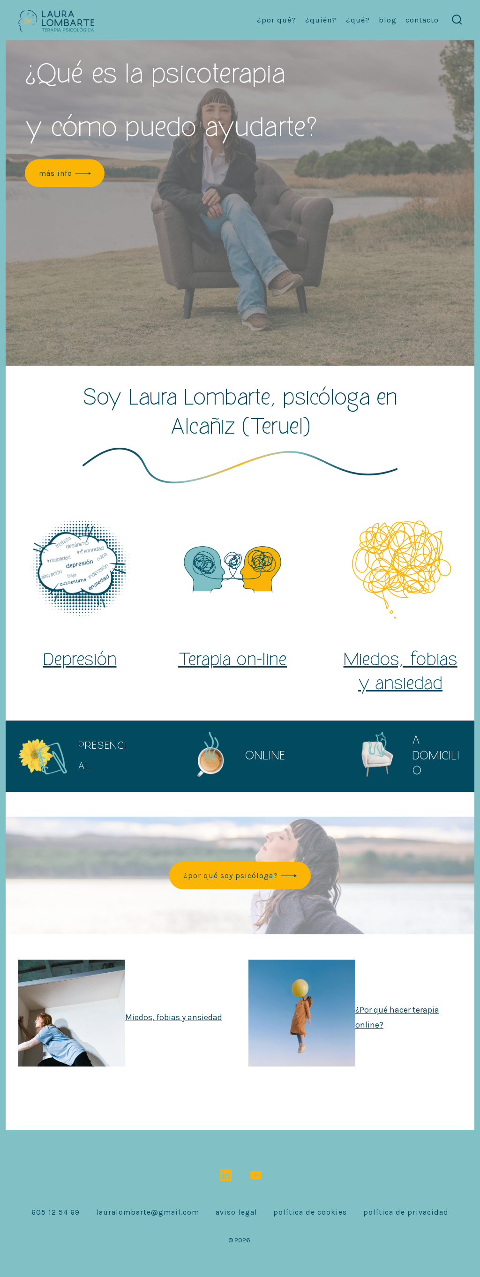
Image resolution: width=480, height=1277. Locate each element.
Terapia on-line (232, 660)
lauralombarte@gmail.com (147, 1212)
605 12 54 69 (55, 1212)
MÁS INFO (55, 173)
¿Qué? (358, 19)
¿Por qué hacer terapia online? (397, 1016)
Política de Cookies (310, 1212)
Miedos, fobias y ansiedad (173, 1017)
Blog (388, 19)
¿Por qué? (276, 19)
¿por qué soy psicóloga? (230, 875)
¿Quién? (321, 19)
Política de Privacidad (406, 1212)
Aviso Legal (236, 1212)
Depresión (79, 660)
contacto (422, 19)
